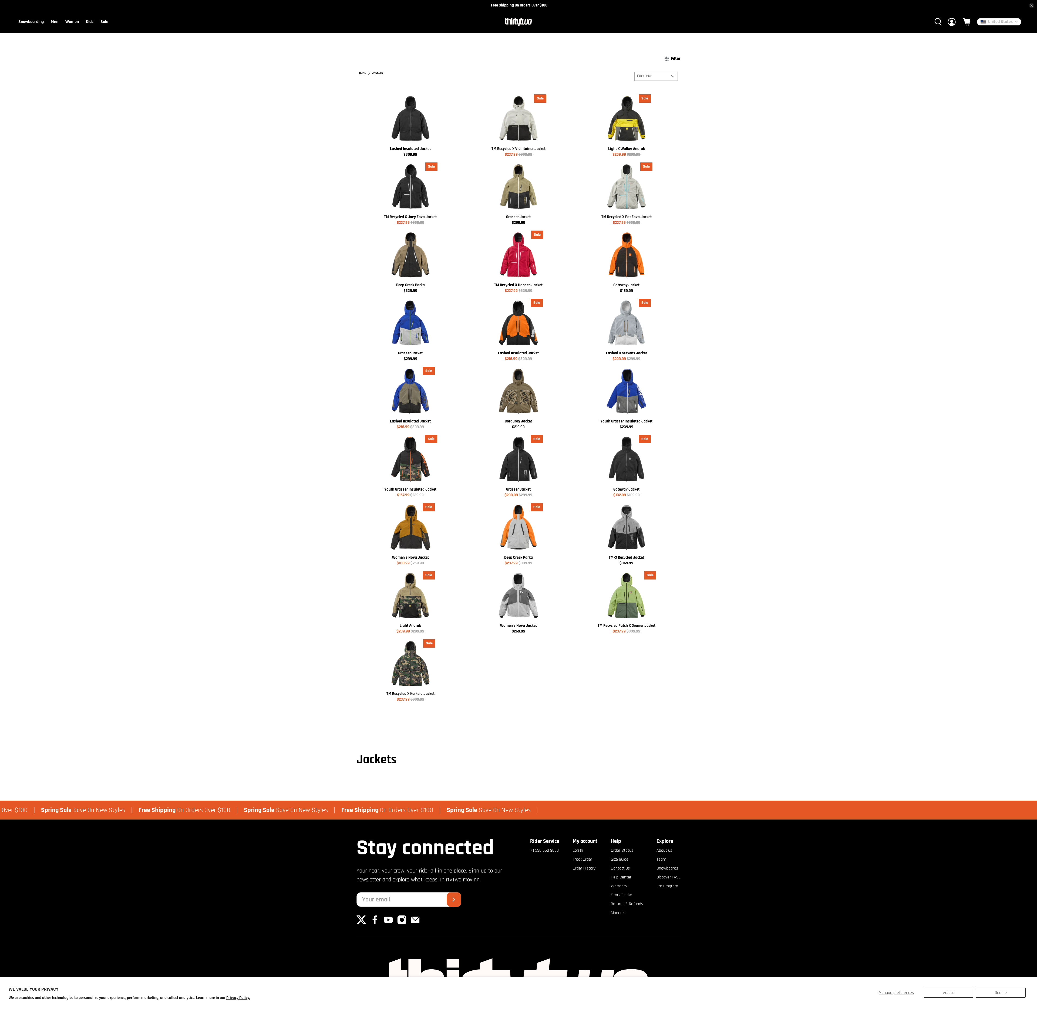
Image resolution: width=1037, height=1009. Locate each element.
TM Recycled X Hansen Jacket (518, 285)
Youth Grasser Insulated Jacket (626, 421)
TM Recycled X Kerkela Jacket (410, 693)
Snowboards (667, 868)
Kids (89, 22)
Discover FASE (668, 877)
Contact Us (620, 868)
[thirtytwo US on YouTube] (388, 923)
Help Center (621, 877)
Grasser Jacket (518, 216)
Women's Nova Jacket (410, 557)
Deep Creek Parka (410, 285)
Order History (584, 868)
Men (54, 22)
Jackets (377, 73)
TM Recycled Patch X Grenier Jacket (626, 625)
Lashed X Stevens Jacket (626, 353)
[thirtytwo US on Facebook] (375, 923)
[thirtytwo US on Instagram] (402, 923)
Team (661, 859)
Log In (578, 850)
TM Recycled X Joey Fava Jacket (410, 216)
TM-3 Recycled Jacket (626, 557)
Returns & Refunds (627, 904)
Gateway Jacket (626, 285)
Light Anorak (410, 625)
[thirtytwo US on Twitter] (361, 923)
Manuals (618, 913)
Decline (1001, 992)
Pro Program (667, 886)
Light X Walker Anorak (626, 148)
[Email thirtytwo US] (415, 923)
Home (362, 73)
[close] (1031, 5)
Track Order (582, 859)
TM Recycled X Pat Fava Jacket (626, 216)
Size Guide (619, 859)
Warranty (619, 886)
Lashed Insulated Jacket (410, 148)
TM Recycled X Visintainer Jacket (518, 148)
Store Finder (621, 895)
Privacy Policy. (238, 997)
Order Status (622, 850)
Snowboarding (31, 22)
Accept (948, 992)
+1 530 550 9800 (544, 850)
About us (664, 850)
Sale (104, 22)
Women (72, 22)
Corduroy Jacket (518, 421)
